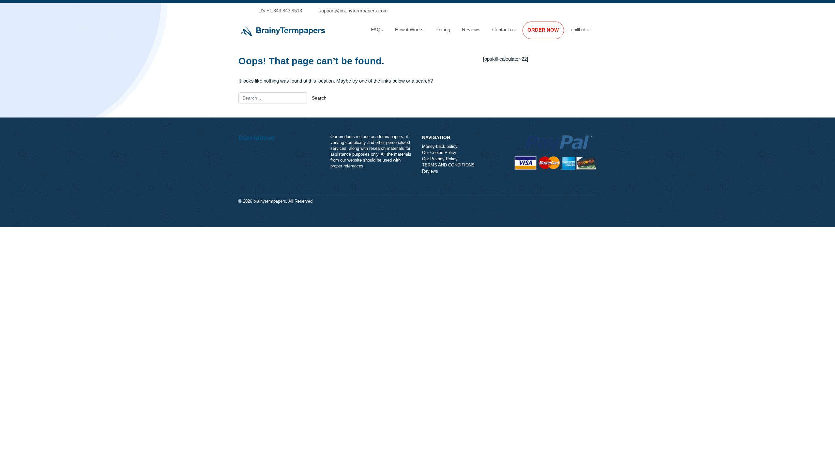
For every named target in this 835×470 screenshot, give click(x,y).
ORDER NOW (543, 30)
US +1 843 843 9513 (280, 10)
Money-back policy (440, 146)
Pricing (442, 29)
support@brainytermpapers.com (353, 10)
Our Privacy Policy (440, 159)
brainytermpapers (269, 201)
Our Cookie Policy (439, 152)
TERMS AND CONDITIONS (448, 165)
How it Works (409, 29)
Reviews (471, 29)
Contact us (503, 29)
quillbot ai (580, 29)
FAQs (377, 29)
